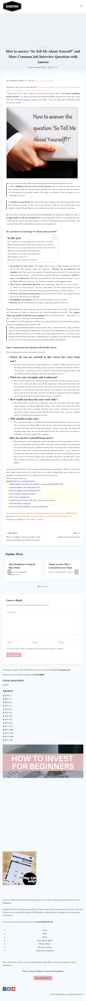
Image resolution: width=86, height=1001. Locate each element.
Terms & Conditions (36, 971)
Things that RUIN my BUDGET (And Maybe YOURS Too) (29, 507)
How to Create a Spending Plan (19, 497)
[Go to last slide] (9, 572)
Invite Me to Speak (45, 940)
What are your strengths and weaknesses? (24, 250)
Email (36, 642)
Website (61, 642)
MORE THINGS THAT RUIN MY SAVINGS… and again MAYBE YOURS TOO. (36, 484)
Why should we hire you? (17, 256)
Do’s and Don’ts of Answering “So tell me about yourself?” (31, 241)
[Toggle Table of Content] (53, 238)
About (44, 930)
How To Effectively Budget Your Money (22, 494)
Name (10, 642)
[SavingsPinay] (12, 6)
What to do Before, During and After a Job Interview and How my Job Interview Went (23, 536)
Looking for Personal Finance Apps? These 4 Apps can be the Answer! (32, 500)
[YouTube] (13, 989)
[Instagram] (9, 989)
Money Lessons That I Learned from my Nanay (60, 566)
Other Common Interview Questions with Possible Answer (30, 244)
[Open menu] (81, 6)
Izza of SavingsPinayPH (38, 67)
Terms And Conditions (45, 950)
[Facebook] (4, 989)
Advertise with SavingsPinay (53, 971)
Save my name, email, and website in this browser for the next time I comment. (36, 649)
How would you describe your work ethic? (24, 253)
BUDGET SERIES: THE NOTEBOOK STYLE (25, 491)
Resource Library (45, 947)
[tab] (38, 586)
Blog (45, 933)
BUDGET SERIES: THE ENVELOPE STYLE (25, 487)
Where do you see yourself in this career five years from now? (32, 247)
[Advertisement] (43, 29)
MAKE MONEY (43, 47)
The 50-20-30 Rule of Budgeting (20, 503)
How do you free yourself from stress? (23, 259)
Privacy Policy (45, 943)
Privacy (25, 971)
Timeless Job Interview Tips (69, 535)
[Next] (77, 572)
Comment (11, 612)
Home (45, 937)
